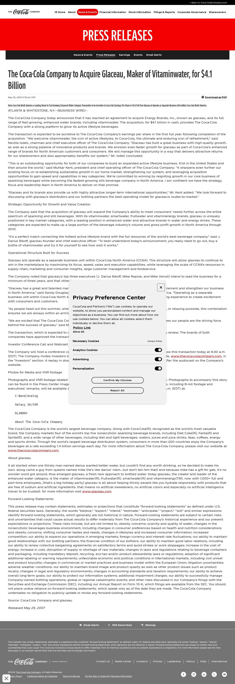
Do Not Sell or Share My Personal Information (108, 676)
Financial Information (112, 12)
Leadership (174, 661)
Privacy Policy (15, 676)
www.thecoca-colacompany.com (196, 356)
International (219, 661)
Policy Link (82, 327)
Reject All (117, 390)
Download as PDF (216, 97)
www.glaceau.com (96, 491)
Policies (157, 661)
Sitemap (148, 625)
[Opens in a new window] (183, 674)
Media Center (123, 661)
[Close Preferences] (6, 678)
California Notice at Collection (42, 676)
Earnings (124, 54)
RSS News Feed (120, 625)
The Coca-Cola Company (28, 672)
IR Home (60, 12)
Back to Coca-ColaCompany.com (208, 2)
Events (138, 54)
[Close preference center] (160, 287)
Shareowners (217, 12)
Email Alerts (153, 54)
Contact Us (103, 661)
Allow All (78, 331)
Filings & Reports (164, 12)
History (190, 661)
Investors (142, 661)
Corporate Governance (191, 12)
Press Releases (105, 54)
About (72, 12)
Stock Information (140, 12)
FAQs (203, 661)
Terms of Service (71, 676)
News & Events (87, 12)
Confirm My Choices (117, 380)
